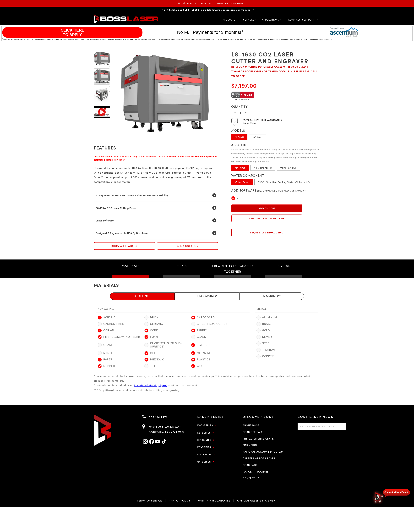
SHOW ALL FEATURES (124, 246)
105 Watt (257, 137)
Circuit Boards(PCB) (212, 324)
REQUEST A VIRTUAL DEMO (267, 232)
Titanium (268, 349)
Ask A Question (187, 246)
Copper (268, 356)
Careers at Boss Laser (259, 458)
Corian (108, 330)
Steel (266, 343)
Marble (109, 353)
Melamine (204, 353)
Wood (201, 366)
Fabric (202, 330)
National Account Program (263, 451)
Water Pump (242, 182)
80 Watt (239, 137)
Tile (153, 366)
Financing (250, 445)
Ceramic (156, 324)
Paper (108, 359)
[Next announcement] (319, 10)
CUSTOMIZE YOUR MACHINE (266, 218)
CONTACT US (222, 3)
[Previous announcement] (94, 10)
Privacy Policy (179, 500)
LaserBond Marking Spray (150, 385)
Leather (203, 345)
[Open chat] (391, 496)
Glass (201, 337)
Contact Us (251, 478)
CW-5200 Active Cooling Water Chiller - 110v (284, 182)
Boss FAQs (250, 465)
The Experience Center (259, 438)
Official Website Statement (257, 500)
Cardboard (206, 317)
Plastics (203, 359)
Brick (154, 317)
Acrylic (109, 317)
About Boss (251, 425)
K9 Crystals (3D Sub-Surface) (166, 345)
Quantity (239, 106)
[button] (207, 3)
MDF (153, 353)
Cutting (142, 296)
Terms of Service (149, 500)
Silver (267, 337)
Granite (109, 345)
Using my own (288, 167)
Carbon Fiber (113, 324)
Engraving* (207, 296)
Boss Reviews (252, 432)
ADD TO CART (266, 208)
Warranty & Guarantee (213, 500)
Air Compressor (263, 167)
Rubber (109, 366)
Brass (267, 324)
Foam (154, 337)
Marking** (272, 296)
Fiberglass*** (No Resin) (121, 337)
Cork (154, 330)
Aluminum (268, 317)
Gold (266, 330)
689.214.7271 (157, 417)
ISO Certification (255, 471)
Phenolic (157, 359)
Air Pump (240, 167)
